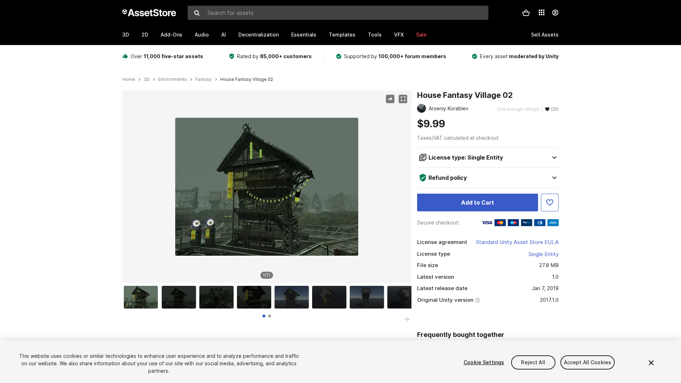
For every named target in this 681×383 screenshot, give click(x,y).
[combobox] (338, 13)
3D (125, 35)
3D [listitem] (147, 79)
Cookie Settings (484, 362)
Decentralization (258, 35)
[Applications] (541, 12)
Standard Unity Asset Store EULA (517, 242)
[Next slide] (406, 319)
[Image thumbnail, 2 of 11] (180, 297)
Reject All (533, 362)
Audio (202, 35)
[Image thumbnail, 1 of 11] (142, 297)
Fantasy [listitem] (203, 79)
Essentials (303, 35)
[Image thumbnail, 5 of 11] (293, 297)
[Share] (390, 99)
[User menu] (555, 12)
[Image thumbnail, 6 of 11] (331, 297)
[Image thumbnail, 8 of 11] (406, 297)
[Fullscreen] (403, 99)
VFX (399, 35)
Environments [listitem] (172, 79)
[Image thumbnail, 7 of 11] (368, 297)
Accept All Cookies (587, 362)
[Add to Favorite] (550, 202)
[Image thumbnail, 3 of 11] (218, 297)
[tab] (263, 316)
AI (223, 35)
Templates (342, 35)
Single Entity (543, 254)
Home (128, 79)
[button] (526, 13)
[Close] (651, 363)
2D (145, 35)
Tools (375, 35)
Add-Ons (171, 35)
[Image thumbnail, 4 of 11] (256, 297)
